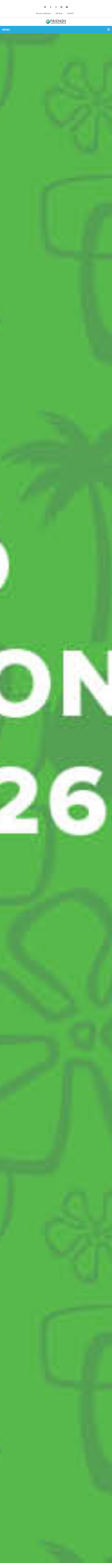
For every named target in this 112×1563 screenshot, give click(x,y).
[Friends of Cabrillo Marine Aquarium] (56, 21)
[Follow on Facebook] (50, 7)
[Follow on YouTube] (67, 7)
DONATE (70, 13)
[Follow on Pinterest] (61, 7)
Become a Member (43, 13)
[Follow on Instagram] (56, 7)
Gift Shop (59, 13)
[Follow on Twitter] (45, 7)
